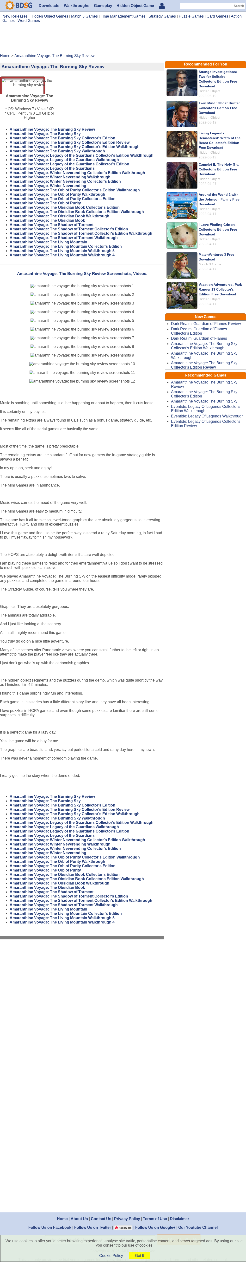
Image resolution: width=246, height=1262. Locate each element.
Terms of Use (155, 1219)
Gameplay (103, 6)
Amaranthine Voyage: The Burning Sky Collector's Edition (62, 138)
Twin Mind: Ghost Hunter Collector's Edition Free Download (219, 108)
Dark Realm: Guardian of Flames (199, 338)
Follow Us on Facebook (49, 1227)
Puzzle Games (191, 16)
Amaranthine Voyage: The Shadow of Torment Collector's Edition (69, 229)
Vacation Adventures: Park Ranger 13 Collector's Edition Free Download (220, 289)
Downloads (49, 6)
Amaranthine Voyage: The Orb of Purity (45, 203)
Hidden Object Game (135, 6)
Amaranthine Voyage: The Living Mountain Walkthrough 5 (62, 251)
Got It (139, 1256)
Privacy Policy (127, 1219)
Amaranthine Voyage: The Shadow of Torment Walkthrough (64, 238)
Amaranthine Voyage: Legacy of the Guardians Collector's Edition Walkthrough (82, 155)
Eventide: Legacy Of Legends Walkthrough (207, 416)
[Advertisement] (123, 40)
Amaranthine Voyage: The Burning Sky (45, 134)
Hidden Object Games (49, 16)
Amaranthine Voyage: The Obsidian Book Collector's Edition (65, 207)
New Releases (15, 16)
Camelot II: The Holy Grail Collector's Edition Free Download (219, 169)
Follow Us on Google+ (155, 1227)
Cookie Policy (111, 1256)
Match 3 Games (84, 16)
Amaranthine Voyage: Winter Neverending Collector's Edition (65, 181)
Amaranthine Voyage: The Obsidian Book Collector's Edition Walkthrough (77, 212)
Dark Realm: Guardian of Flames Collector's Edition (199, 331)
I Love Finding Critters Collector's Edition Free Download (218, 229)
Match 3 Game (210, 264)
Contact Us (101, 1219)
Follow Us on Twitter (92, 1227)
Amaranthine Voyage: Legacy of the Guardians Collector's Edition (69, 164)
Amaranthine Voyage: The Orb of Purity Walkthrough (57, 194)
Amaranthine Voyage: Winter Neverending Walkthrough (60, 177)
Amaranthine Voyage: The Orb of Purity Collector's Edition (63, 199)
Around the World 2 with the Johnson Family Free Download (219, 199)
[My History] (162, 6)
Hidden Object (209, 91)
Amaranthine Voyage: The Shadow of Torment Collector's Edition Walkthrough (81, 233)
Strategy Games (162, 16)
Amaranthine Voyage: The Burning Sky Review (52, 129)
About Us (79, 1219)
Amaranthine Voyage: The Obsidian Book (47, 220)
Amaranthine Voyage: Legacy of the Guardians (52, 168)
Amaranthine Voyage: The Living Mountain (48, 242)
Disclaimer (179, 1219)
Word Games (29, 21)
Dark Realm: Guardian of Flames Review (206, 324)
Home (62, 1219)
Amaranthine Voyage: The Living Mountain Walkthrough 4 (62, 255)
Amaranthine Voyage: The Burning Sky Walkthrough (57, 151)
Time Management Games (123, 16)
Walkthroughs (76, 6)
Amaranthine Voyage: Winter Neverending (48, 186)
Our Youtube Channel (198, 1227)
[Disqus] (82, 1007)
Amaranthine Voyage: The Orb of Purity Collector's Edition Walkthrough (75, 190)
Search (239, 6)
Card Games (217, 16)
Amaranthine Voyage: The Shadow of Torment (51, 225)
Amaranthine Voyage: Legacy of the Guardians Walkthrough (64, 160)
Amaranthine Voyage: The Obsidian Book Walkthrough (59, 216)
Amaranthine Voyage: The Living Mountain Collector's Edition (66, 246)
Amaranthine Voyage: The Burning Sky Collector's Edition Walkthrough (75, 147)
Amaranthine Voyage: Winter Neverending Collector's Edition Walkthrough (77, 173)
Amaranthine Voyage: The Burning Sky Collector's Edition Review (69, 142)
